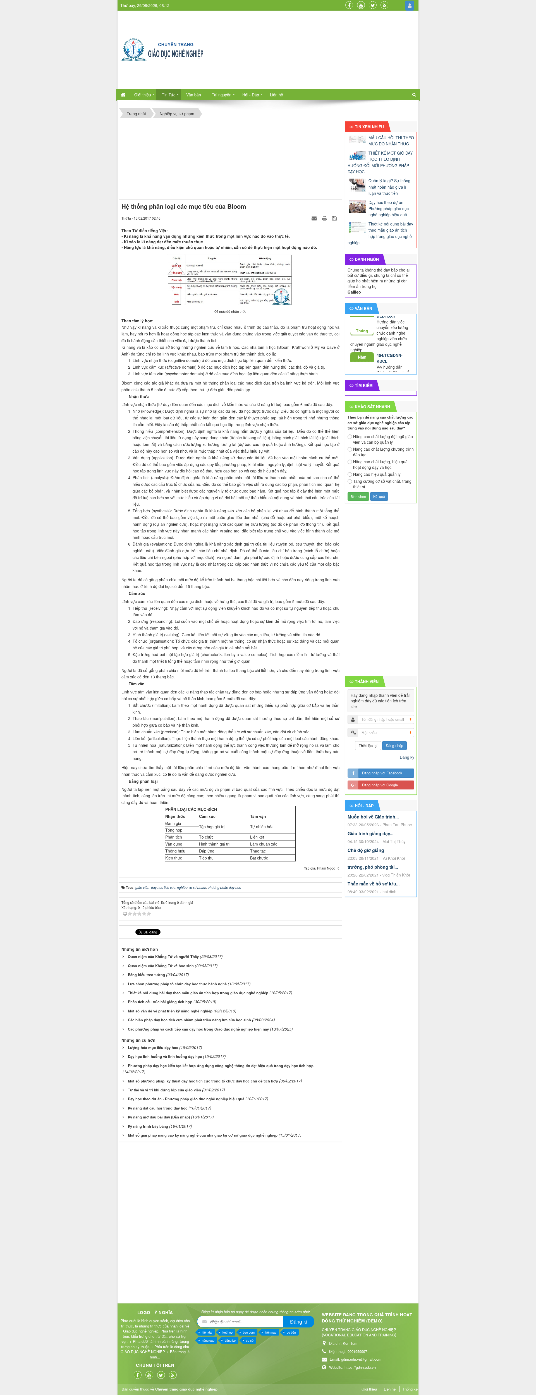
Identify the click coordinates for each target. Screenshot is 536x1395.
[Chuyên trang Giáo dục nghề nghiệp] (161, 49)
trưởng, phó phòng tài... (373, 867)
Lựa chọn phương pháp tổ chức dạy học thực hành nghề (177, 983)
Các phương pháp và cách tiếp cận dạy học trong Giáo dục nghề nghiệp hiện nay (198, 1029)
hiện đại (207, 1332)
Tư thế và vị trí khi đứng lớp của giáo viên (164, 1090)
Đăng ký (407, 757)
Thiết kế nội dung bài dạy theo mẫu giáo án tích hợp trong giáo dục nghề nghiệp (198, 992)
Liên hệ (276, 94)
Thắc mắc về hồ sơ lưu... (373, 883)
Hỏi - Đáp (250, 94)
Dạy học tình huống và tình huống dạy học (165, 1056)
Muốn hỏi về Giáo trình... (373, 816)
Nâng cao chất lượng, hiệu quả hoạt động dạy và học (380, 464)
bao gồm (249, 1332)
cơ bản (291, 1332)
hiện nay (270, 1332)
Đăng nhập (394, 745)
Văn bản (193, 94)
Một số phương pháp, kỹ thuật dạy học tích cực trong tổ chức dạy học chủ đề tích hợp (203, 1081)
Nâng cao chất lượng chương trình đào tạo (383, 451)
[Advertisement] (318, 50)
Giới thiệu (142, 94)
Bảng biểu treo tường (146, 974)
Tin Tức (168, 94)
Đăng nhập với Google (380, 784)
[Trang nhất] (123, 94)
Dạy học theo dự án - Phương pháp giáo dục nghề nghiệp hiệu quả (186, 1098)
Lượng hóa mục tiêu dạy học (153, 1047)
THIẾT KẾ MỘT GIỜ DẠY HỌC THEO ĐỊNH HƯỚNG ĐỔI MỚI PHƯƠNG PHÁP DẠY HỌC (380, 162)
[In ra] (325, 218)
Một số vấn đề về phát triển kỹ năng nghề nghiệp (170, 1011)
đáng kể (230, 1340)
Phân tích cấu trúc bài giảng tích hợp (160, 1001)
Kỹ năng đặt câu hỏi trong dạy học (157, 1108)
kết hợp (227, 1332)
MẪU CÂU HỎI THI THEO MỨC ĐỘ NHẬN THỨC (391, 141)
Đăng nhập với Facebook (382, 772)
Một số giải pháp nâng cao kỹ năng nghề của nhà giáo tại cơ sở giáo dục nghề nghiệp (202, 1135)
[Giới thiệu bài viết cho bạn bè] (315, 218)
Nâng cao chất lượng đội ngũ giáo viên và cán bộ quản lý (383, 439)
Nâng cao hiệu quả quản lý (377, 474)
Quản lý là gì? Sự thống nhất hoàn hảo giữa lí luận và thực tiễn (389, 187)
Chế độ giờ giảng (366, 850)
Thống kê (410, 1389)
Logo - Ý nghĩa (155, 1312)
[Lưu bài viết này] (335, 218)
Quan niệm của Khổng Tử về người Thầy (163, 956)
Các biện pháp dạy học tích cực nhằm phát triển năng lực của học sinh (189, 1019)
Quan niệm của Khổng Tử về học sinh (161, 965)
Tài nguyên (221, 94)
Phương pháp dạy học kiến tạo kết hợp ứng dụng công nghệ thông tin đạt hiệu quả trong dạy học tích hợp (221, 1065)
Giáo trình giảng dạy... (370, 833)
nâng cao (208, 1340)
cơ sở (249, 1340)
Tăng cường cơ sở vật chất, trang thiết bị (382, 483)
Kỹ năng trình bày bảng (148, 1126)
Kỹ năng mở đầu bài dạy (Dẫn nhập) (159, 1117)
